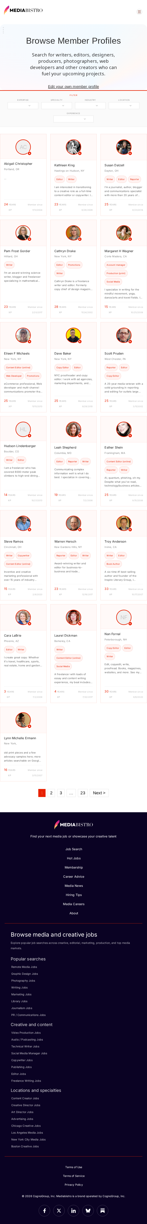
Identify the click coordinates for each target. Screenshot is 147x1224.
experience (73, 113)
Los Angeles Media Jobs (27, 1132)
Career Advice (73, 876)
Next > (99, 793)
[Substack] (102, 1210)
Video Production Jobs (26, 1032)
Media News (74, 886)
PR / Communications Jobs (28, 1015)
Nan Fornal (112, 634)
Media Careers (73, 904)
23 (82, 793)
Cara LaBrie (12, 635)
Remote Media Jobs (24, 966)
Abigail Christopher (18, 164)
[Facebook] (44, 1210)
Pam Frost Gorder (17, 251)
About (73, 913)
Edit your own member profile (73, 86)
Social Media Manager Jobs (29, 1053)
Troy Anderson (115, 541)
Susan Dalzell (114, 165)
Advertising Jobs (22, 1118)
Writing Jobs (19, 987)
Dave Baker (62, 353)
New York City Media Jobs (28, 1139)
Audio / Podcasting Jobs (27, 1039)
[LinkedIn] (73, 1210)
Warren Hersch (65, 541)
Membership (74, 867)
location (124, 100)
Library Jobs (19, 1001)
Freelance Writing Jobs (26, 1080)
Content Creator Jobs (25, 1098)
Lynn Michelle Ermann (20, 738)
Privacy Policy (74, 1184)
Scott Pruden (114, 353)
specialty (56, 100)
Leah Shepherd (65, 447)
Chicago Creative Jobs (26, 1125)
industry (90, 100)
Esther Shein (114, 447)
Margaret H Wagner (119, 251)
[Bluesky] (88, 1210)
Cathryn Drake (65, 251)
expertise (23, 100)
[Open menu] (139, 11)
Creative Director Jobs (25, 1105)
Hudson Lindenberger (20, 446)
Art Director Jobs (22, 1112)
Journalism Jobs (21, 1008)
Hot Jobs (73, 858)
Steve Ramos (13, 541)
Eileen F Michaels (16, 353)
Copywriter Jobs (22, 1060)
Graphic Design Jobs (24, 973)
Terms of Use (73, 1167)
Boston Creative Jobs (25, 1146)
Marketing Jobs (21, 994)
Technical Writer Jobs (25, 1046)
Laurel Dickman (65, 635)
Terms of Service (74, 1175)
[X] (59, 1210)
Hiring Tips (74, 895)
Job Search (73, 849)
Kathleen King (64, 165)
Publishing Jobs (21, 1067)
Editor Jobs (18, 1073)
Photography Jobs (23, 980)
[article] (23, 175)
